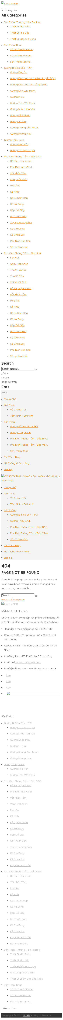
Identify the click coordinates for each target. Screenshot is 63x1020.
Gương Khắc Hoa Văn (22, 109)
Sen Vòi (14, 257)
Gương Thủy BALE (14, 139)
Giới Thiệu (9, 405)
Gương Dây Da (18, 72)
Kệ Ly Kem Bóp (19, 197)
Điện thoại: (12, 668)
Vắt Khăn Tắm (18, 173)
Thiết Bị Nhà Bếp (19, 32)
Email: (9, 662)
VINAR (26, 1015)
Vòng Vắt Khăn (18, 179)
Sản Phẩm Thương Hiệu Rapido (22, 22)
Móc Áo (14, 185)
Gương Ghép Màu (20, 115)
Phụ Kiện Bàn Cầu (20, 240)
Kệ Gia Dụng (17, 228)
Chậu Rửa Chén (19, 263)
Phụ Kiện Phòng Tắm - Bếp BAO (22, 156)
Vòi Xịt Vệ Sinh (18, 282)
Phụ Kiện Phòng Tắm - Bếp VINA (22, 253)
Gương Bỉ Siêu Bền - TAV (17, 67)
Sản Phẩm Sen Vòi (20, 61)
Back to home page (12, 599)
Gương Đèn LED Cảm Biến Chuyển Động (33, 78)
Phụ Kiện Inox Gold (21, 167)
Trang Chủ (10, 399)
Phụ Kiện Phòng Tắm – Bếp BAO (28, 438)
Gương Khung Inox (20, 133)
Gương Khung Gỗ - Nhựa (24, 127)
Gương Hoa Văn (19, 144)
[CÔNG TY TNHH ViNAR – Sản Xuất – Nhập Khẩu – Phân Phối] (31, 480)
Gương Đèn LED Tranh (22, 90)
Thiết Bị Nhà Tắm (20, 26)
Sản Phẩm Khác (13, 45)
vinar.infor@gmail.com (28, 662)
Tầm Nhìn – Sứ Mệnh (21, 415)
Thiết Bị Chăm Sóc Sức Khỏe (26, 978)
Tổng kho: (12, 656)
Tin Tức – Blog (12, 457)
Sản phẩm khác (19, 247)
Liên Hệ (8, 469)
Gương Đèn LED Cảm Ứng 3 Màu (28, 84)
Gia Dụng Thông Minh (22, 972)
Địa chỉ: (10, 645)
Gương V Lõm (18, 121)
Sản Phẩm (10, 421)
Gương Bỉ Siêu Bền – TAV (24, 426)
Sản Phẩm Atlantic (20, 55)
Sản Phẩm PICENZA (21, 49)
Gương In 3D (17, 96)
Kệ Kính (14, 191)
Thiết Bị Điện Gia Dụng (23, 38)
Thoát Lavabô (18, 269)
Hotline (5, 377)
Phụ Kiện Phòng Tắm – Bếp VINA (29, 444)
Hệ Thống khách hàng (17, 463)
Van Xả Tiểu (17, 276)
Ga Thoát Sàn (18, 216)
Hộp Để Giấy (17, 210)
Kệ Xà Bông (17, 204)
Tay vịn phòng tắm (21, 222)
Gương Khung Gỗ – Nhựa (24, 752)
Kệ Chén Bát (17, 234)
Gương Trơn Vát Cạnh (22, 103)
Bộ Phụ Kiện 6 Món (20, 161)
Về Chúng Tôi (18, 409)
